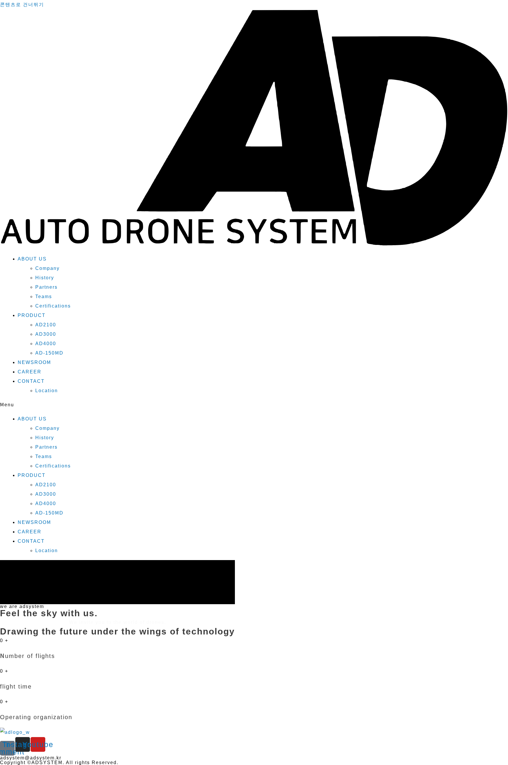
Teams (43, 296)
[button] (254, 405)
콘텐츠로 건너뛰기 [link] (22, 4)
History (44, 277)
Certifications (53, 305)
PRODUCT (32, 315)
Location (46, 390)
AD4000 (45, 343)
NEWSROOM (34, 362)
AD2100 (45, 324)
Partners (46, 287)
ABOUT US (32, 258)
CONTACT (31, 381)
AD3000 (45, 334)
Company (47, 268)
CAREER (29, 371)
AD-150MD (49, 352)
